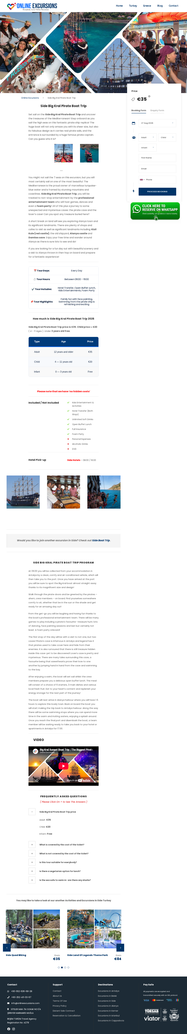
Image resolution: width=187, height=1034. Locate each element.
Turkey (133, 5)
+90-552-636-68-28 (21, 991)
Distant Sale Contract (64, 1010)
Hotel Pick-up (37, 460)
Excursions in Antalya (108, 991)
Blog (160, 5)
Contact (173, 5)
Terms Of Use (60, 1000)
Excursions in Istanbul (109, 1015)
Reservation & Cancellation (66, 1015)
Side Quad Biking (16, 955)
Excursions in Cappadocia (111, 1020)
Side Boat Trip (101, 540)
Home (119, 5)
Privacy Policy (59, 1005)
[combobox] (142, 180)
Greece (147, 5)
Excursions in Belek (107, 995)
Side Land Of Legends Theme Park (87, 955)
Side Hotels (73, 460)
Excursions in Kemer (108, 1010)
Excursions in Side (107, 1000)
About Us (57, 995)
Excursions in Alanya (108, 1005)
